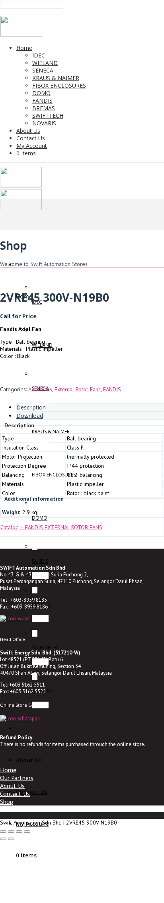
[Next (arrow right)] (11, 839)
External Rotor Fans (78, 389)
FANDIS (112, 389)
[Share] (19, 831)
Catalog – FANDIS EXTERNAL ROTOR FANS (51, 527)
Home (8, 770)
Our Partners (16, 778)
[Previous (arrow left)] (3, 839)
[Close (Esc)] (27, 831)
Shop (6, 801)
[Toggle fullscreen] (11, 831)
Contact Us (15, 794)
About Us (12, 786)
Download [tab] (29, 415)
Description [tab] (31, 407)
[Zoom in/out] (3, 831)
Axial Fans (40, 389)
